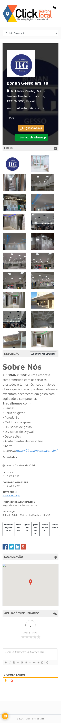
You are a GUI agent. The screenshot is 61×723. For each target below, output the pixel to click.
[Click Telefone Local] (27, 7)
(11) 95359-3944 (32, 128)
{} (42, 662)
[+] (46, 662)
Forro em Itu (18, 527)
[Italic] (10, 662)
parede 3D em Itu (45, 527)
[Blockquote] (30, 662)
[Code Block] (34, 662)
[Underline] (14, 662)
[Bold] (6, 662)
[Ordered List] (22, 662)
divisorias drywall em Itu (8, 527)
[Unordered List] (26, 662)
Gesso (10, 108)
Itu (43, 108)
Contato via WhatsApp (32, 137)
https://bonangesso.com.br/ (36, 450)
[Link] (38, 662)
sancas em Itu (55, 526)
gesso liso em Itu (35, 529)
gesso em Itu (26, 527)
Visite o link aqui (11, 495)
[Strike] (18, 662)
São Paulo (34, 108)
